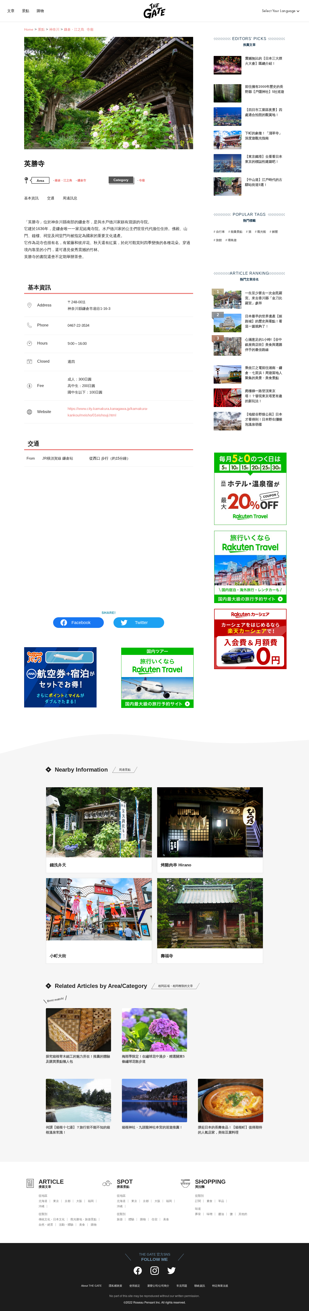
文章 (11, 10)
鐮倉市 (81, 180)
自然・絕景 (46, 1224)
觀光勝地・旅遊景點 (83, 1219)
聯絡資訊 (199, 1285)
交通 (50, 198)
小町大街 (58, 956)
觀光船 (261, 231)
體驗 (131, 1219)
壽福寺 (167, 956)
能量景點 (236, 231)
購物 (40, 10)
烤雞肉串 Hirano (176, 865)
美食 (82, 1224)
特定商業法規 (220, 1285)
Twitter (141, 622)
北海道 (43, 1201)
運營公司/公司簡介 (158, 1285)
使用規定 (134, 1285)
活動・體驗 (66, 1224)
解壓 (275, 231)
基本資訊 (31, 198)
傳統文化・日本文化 (52, 1219)
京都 (67, 1201)
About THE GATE (91, 1285)
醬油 (221, 1214)
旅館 (219, 240)
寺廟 (142, 180)
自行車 (220, 231)
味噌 (209, 1214)
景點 (25, 10)
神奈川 (54, 29)
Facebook (81, 622)
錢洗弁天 (58, 865)
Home (28, 29)
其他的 (243, 1214)
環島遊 (232, 240)
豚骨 (198, 1214)
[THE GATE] (154, 11)
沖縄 (41, 1206)
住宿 (154, 1219)
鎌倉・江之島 (63, 180)
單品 (221, 1201)
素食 (209, 1201)
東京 (56, 1201)
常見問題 (181, 1285)
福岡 (91, 1201)
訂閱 (198, 1201)
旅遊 (120, 1219)
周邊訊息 (70, 198)
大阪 (79, 1201)
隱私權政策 (115, 1285)
